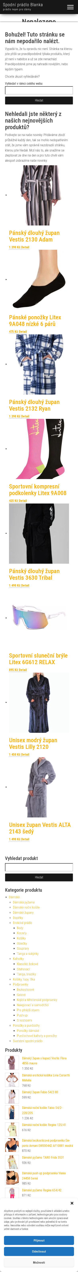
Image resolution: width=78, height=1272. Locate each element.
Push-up (22, 1015)
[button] (72, 1203)
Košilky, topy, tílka (24, 979)
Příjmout (39, 1240)
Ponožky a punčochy (26, 1025)
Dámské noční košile (26, 907)
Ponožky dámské (28, 1031)
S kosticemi (24, 1020)
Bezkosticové (25, 990)
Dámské (14, 897)
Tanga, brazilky (26, 974)
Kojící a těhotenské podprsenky (37, 1000)
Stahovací (23, 969)
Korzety (22, 933)
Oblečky (22, 943)
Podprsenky (20, 984)
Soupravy (23, 948)
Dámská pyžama (24, 902)
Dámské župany (23, 913)
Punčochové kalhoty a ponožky (37, 1036)
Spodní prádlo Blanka (23, 4)
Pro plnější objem (28, 1010)
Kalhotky (18, 959)
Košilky (21, 938)
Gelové (21, 995)
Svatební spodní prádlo (27, 1041)
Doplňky (18, 918)
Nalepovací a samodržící (32, 1005)
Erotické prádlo (22, 923)
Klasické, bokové (27, 964)
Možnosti (39, 1262)
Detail (25, 247)
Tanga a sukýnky (28, 954)
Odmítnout (39, 1251)
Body (20, 928)
